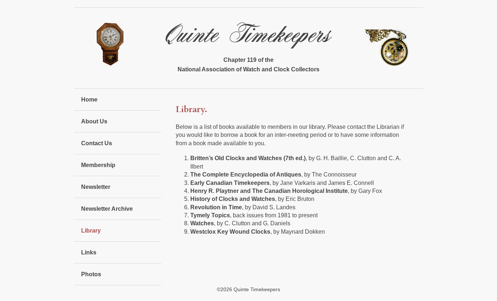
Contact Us (96, 143)
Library (91, 230)
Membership (98, 165)
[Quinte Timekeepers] (248, 43)
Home (89, 99)
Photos (91, 274)
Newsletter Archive (107, 209)
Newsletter (95, 187)
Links (88, 252)
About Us (94, 121)
